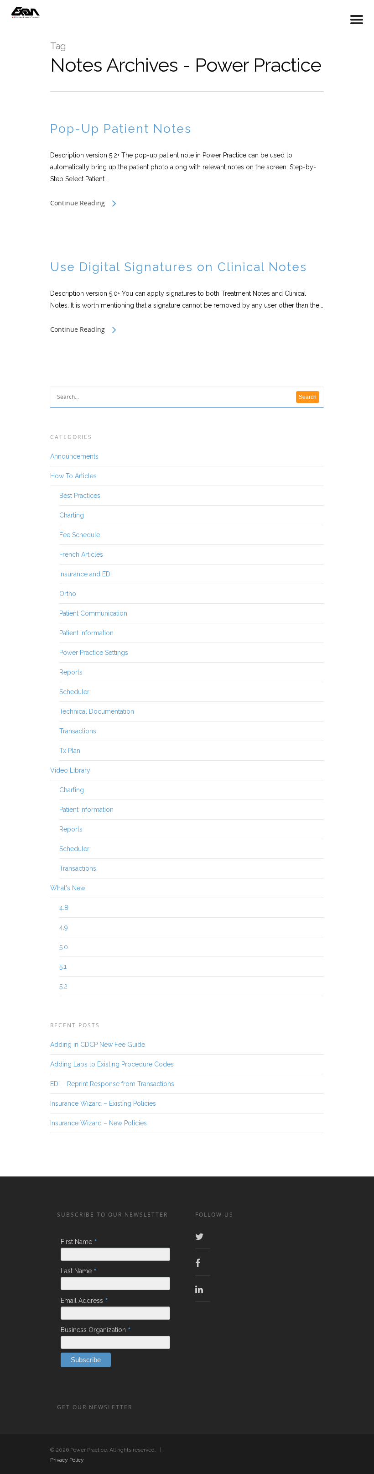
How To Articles (73, 476)
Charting (71, 515)
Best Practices (79, 495)
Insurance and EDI (85, 574)
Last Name (79, 1270)
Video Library (70, 770)
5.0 (63, 947)
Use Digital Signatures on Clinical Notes (178, 267)
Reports (71, 672)
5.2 (63, 986)
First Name (79, 1241)
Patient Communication (93, 613)
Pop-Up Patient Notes (121, 129)
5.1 (63, 966)
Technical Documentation (96, 711)
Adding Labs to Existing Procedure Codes (112, 1064)
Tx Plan (69, 750)
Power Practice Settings (93, 652)
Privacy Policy (67, 1460)
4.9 (63, 927)
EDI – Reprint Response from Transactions (112, 1083)
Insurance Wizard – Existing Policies (103, 1103)
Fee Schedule (79, 534)
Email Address (84, 1300)
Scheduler (74, 691)
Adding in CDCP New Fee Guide (97, 1044)
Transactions (77, 731)
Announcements (74, 456)
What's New (67, 888)
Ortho (67, 593)
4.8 (63, 907)
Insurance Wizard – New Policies (98, 1123)
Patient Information (86, 633)
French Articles (81, 554)
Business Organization (96, 1329)
